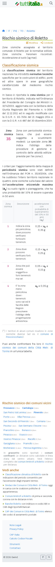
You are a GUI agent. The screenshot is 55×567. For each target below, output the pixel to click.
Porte (9, 416)
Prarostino (12, 430)
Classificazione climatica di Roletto (23, 474)
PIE (15, 31)
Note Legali (15, 525)
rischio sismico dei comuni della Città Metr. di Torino (27, 347)
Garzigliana (12, 443)
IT (9, 31)
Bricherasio (12, 448)
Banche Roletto (13, 503)
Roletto (31, 31)
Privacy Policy (16, 529)
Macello (34, 439)
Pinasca (10, 434)
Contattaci (15, 548)
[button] (50, 3)
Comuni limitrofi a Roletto (18, 496)
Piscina (10, 425)
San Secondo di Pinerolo (19, 421)
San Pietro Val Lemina (17, 412)
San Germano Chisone (33, 425)
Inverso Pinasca (14, 439)
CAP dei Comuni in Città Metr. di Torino (24, 511)
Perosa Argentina (36, 448)
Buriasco (29, 430)
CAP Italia (14, 534)
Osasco (25, 434)
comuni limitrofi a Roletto (31, 461)
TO (21, 31)
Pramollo (30, 443)
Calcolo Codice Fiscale (21, 538)
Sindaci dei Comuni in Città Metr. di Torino (26, 485)
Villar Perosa (26, 416)
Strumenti (15, 544)
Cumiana (44, 421)
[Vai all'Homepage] (29, 3)
